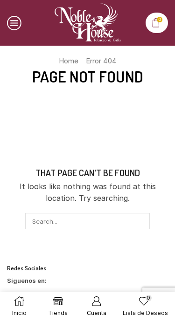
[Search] (142, 221)
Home (68, 60)
